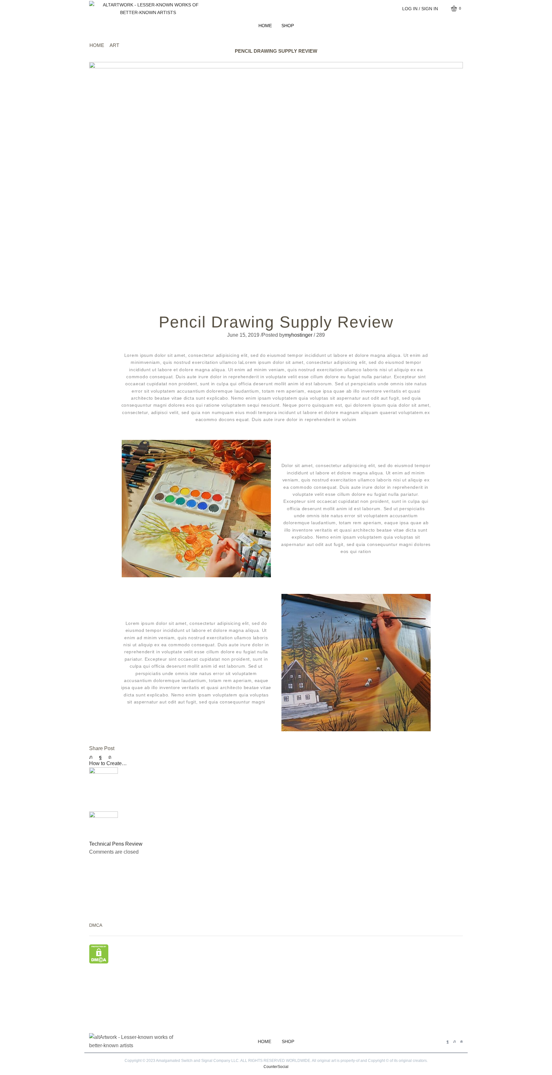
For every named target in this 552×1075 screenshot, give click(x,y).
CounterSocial (276, 1066)
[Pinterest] (110, 757)
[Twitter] (92, 757)
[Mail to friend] (118, 757)
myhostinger (298, 335)
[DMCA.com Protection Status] (99, 953)
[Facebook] (100, 757)
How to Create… (108, 763)
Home (265, 25)
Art (114, 45)
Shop (287, 25)
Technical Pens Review (115, 844)
